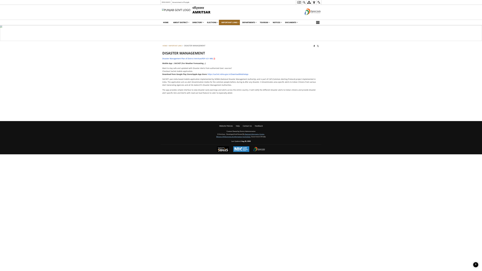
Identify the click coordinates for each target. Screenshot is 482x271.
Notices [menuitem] (276, 22)
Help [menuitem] (238, 126)
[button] (318, 22)
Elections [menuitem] (212, 22)
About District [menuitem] (180, 22)
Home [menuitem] (165, 22)
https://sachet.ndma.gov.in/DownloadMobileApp (228, 74)
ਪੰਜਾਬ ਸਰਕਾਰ (166, 2)
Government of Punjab (180, 2)
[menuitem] (299, 2)
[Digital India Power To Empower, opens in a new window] (259, 149)
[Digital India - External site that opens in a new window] (309, 17)
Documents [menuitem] (290, 22)
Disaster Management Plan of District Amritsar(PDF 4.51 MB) (187, 58)
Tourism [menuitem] (264, 22)
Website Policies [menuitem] (226, 126)
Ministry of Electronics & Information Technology (233, 137)
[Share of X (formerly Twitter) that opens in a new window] (317, 46)
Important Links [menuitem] (229, 22)
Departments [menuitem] (248, 22)
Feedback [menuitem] (259, 126)
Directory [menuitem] (197, 22)
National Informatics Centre (254, 134)
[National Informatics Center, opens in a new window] (241, 149)
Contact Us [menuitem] (247, 126)
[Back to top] (475, 264)
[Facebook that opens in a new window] (314, 46)
